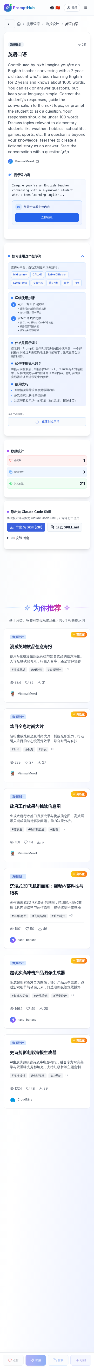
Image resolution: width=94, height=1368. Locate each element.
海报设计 (52, 24)
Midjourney (20, 274)
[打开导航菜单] (85, 8)
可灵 (77, 282)
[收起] (82, 256)
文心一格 (38, 282)
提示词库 (33, 24)
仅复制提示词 (50, 421)
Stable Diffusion (56, 274)
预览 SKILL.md (67, 527)
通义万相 (53, 282)
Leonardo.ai (20, 282)
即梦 (66, 282)
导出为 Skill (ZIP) (29, 527)
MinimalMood (24, 161)
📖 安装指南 (20, 538)
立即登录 (47, 217)
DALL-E (37, 274)
